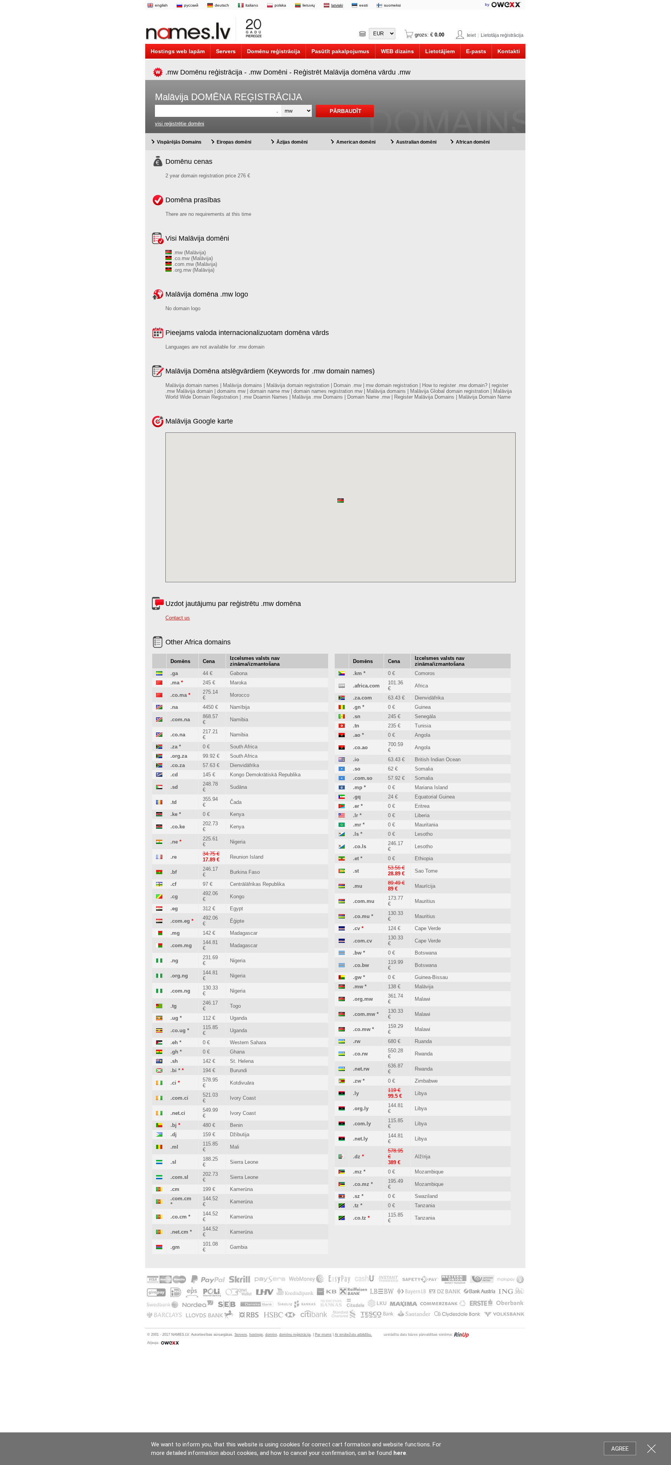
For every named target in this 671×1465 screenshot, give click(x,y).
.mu (357, 886)
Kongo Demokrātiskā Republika (265, 775)
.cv (356, 928)
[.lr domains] (342, 815)
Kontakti (508, 51)
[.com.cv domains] (342, 941)
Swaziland (426, 1196)
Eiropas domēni (234, 142)
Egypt (236, 908)
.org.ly (361, 1108)
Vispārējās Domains (179, 142)
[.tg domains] (159, 1006)
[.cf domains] (159, 884)
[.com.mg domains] (159, 945)
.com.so (362, 778)
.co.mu (361, 916)
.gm (175, 1247)
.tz (356, 1205)
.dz (356, 1157)
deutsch (222, 5)
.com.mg (181, 945)
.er (356, 806)
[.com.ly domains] (342, 1123)
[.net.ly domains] (342, 1139)
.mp (357, 787)
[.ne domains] (159, 842)
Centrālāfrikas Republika (257, 884)
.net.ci (177, 1113)
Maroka (238, 683)
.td (173, 802)
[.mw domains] (342, 986)
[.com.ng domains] (159, 991)
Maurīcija (425, 886)
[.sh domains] (159, 1061)
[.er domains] (342, 806)
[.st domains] (342, 871)
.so (356, 769)
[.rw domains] (342, 1041)
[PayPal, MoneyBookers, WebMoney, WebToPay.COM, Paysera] (335, 1318)
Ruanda (423, 1041)
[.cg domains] (159, 896)
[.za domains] (159, 747)
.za (173, 747)
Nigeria (237, 842)
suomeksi (392, 5)
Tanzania (425, 1205)
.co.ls (359, 846)
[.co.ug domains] (159, 1030)
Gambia (238, 1247)
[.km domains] (342, 673)
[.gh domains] (159, 1052)
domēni (271, 1335)
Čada (236, 802)
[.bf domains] (159, 872)
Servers (226, 51)
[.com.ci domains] (159, 1098)
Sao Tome (426, 871)
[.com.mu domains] (342, 901)
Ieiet (471, 35)
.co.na (177, 735)
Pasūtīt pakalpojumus (340, 51)
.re (173, 857)
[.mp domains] (342, 787)
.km (357, 673)
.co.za (177, 765)
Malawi (422, 999)
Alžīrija (422, 1157)
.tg (173, 1006)
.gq (357, 797)
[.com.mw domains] (342, 1014)
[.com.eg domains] (159, 921)
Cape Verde (428, 928)
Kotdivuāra (242, 1083)
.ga (174, 673)
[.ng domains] (159, 960)
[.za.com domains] (342, 698)
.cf (173, 884)
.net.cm (179, 1232)
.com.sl (179, 1177)
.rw (356, 1041)
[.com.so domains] (342, 778)
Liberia (422, 815)
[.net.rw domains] (342, 1069)
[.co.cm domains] (159, 1217)
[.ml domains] (159, 1147)
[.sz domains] (342, 1196)
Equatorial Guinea (435, 797)
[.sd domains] (159, 787)
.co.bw (361, 965)
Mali (234, 1147)
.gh (174, 1052)
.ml (174, 1147)
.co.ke (177, 827)
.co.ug (178, 1030)
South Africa (243, 747)
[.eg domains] (159, 908)
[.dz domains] (342, 1156)
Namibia (239, 719)
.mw (358, 986)
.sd (174, 787)
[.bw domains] (342, 953)
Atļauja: (153, 1343)
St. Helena (242, 1061)
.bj (173, 1125)
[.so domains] (342, 769)
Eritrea (422, 806)
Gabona (238, 673)
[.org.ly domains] (342, 1108)
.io (356, 759)
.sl (173, 1162)
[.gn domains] (342, 707)
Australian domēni (416, 142)
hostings (256, 1335)
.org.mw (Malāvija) (193, 270)
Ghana (237, 1052)
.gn (357, 707)
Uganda (238, 1018)
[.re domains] (159, 857)
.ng (174, 960)
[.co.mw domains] (342, 1029)
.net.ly (360, 1139)
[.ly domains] (342, 1093)
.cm (174, 1189)
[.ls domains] (342, 834)
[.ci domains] (159, 1083)
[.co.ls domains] (342, 846)
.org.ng (179, 976)
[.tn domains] (342, 726)
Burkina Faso (245, 872)
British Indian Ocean (438, 759)
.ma (174, 683)
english (161, 5)
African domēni (473, 142)
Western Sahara (248, 1042)
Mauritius (425, 901)
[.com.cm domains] (159, 1201)
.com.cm (180, 1198)
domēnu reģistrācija (295, 1335)
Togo (235, 1006)
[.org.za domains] (159, 756)
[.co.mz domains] (342, 1184)
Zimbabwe (426, 1081)
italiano (251, 5)
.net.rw (361, 1069)
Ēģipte (237, 921)
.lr (355, 815)
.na (174, 707)
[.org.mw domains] (342, 999)
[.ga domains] (159, 673)
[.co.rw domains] (342, 1054)
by (487, 4)
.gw (357, 977)
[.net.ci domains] (159, 1113)
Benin (236, 1125)
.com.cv (362, 941)
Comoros (425, 673)
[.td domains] (159, 802)
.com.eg (180, 921)
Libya (421, 1093)
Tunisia (423, 726)
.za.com (362, 698)
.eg (174, 908)
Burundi (238, 1070)
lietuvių (308, 5)
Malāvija (424, 986)
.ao (356, 735)
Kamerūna (241, 1189)
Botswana (426, 953)
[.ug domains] (159, 1018)
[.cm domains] (159, 1189)
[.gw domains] (342, 977)
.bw (357, 953)
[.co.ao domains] (342, 747)
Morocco (239, 695)
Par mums (323, 1335)
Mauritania (426, 825)
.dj (173, 1134)
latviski (337, 5)
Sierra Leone (244, 1162)
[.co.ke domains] (159, 826)
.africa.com (366, 686)
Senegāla (425, 716)
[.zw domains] (342, 1081)
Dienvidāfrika (244, 765)
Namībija (240, 707)
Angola (422, 735)
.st (356, 871)
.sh (174, 1061)
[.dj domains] (159, 1134)
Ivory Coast (243, 1098)
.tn (356, 726)
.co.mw (361, 1029)
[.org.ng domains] (159, 976)
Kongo (237, 896)
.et (356, 858)
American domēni (355, 142)
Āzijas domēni (292, 142)
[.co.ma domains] (159, 695)
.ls (356, 834)
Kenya (237, 814)
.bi (173, 1070)
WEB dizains (397, 51)
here (399, 1452)
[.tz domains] (342, 1205)
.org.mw (363, 999)
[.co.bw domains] (342, 965)
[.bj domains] (159, 1125)
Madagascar (243, 933)
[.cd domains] (159, 774)
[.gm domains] (159, 1247)
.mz (357, 1172)
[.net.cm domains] (159, 1232)
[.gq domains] (342, 797)
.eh (174, 1042)
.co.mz (361, 1184)
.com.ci (179, 1098)
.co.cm (178, 1217)
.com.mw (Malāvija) (194, 264)
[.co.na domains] (159, 734)
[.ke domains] (159, 814)
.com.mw (364, 1014)
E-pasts (476, 51)
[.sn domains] (342, 716)
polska (280, 5)
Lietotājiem (440, 51)
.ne (174, 842)
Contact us (177, 618)
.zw (357, 1081)
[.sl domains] (159, 1162)
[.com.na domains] (159, 719)
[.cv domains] (342, 928)
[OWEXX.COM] (169, 1343)
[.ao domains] (342, 735)
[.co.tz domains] (342, 1218)
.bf (173, 872)
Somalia (424, 769)
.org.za (178, 756)
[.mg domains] (159, 933)
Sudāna (238, 787)
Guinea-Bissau (431, 977)
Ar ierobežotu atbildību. (353, 1335)
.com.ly (362, 1124)
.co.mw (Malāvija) (192, 258)
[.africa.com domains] (342, 686)
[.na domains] (159, 707)
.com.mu (363, 901)
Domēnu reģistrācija (273, 51)
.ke (173, 814)
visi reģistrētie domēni (179, 124)
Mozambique (429, 1172)
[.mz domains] (342, 1172)
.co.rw (360, 1054)
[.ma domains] (159, 682)
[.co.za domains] (159, 765)
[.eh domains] (159, 1042)
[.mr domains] (342, 825)
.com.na (180, 719)
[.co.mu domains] (342, 916)
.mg (175, 933)
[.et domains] (342, 858)
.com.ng (180, 991)
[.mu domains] (342, 886)
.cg (174, 896)
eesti (363, 5)
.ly (356, 1093)
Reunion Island (246, 857)
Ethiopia (424, 858)
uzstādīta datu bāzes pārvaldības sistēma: (418, 1335)
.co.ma (178, 695)
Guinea (423, 707)
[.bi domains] (159, 1070)
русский (191, 5)
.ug (174, 1018)
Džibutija (239, 1134)
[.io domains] (342, 759)
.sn (356, 716)
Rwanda (424, 1054)
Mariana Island (431, 787)
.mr (357, 825)
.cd (174, 775)
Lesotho (424, 834)
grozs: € (428, 35)
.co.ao (360, 747)
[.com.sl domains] (159, 1177)
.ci (173, 1083)
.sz (356, 1196)
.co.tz (359, 1218)
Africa (421, 686)
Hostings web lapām (178, 51)
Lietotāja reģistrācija (502, 35)
